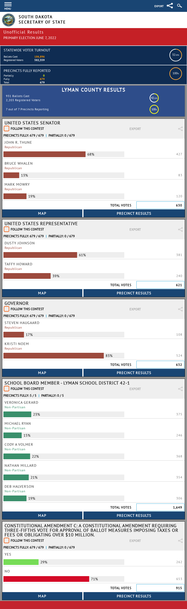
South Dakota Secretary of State (42, 19)
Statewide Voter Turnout (27, 50)
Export (159, 6)
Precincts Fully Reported (27, 70)
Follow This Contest (27, 129)
